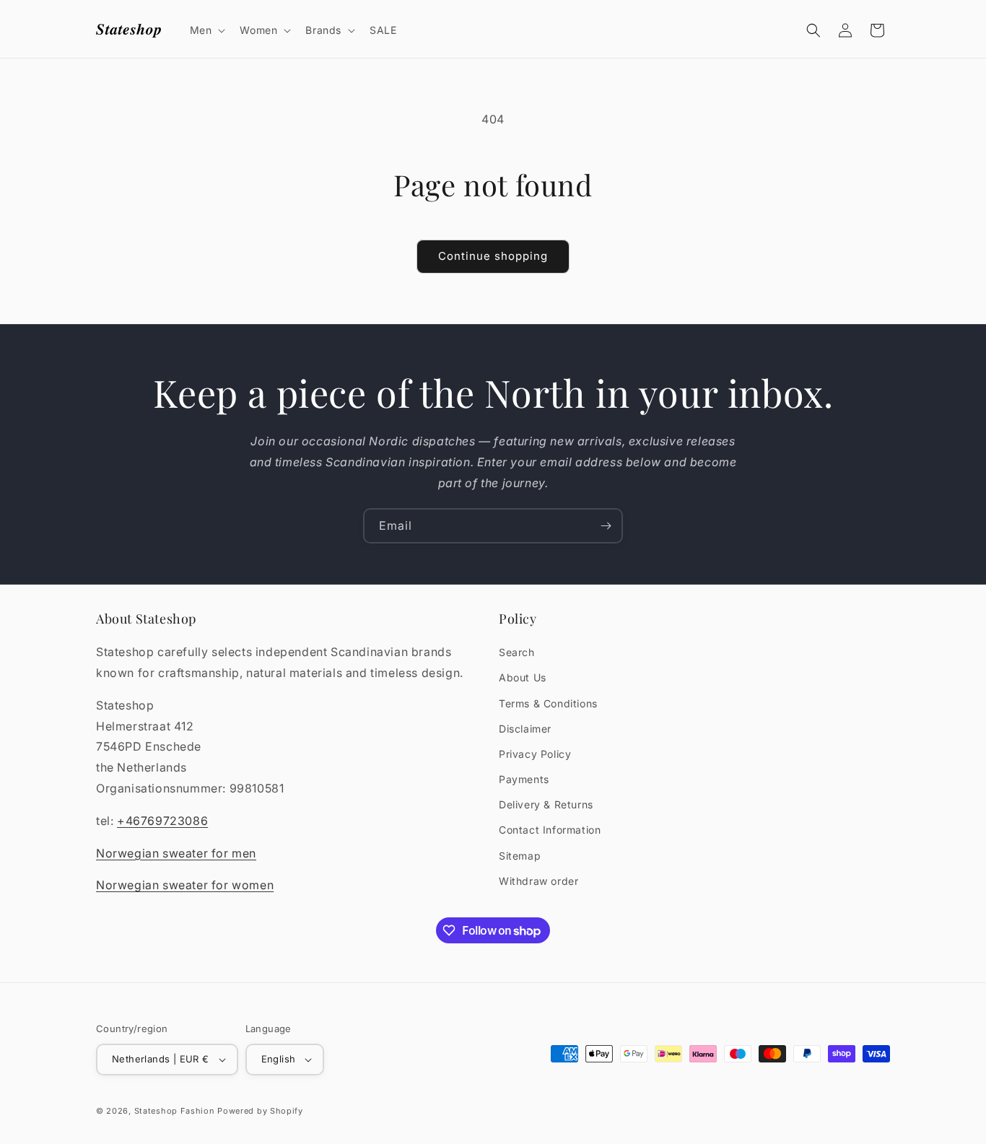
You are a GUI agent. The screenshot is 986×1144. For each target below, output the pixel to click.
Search (517, 652)
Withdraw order (538, 881)
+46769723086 (162, 820)
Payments (524, 779)
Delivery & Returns (546, 804)
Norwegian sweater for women (185, 885)
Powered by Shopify (260, 1111)
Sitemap (520, 856)
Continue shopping (493, 256)
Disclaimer (525, 728)
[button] (206, 30)
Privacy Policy (535, 754)
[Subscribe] (605, 525)
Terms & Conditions (548, 703)
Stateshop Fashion (174, 1111)
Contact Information (550, 830)
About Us (522, 677)
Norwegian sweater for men (176, 853)
